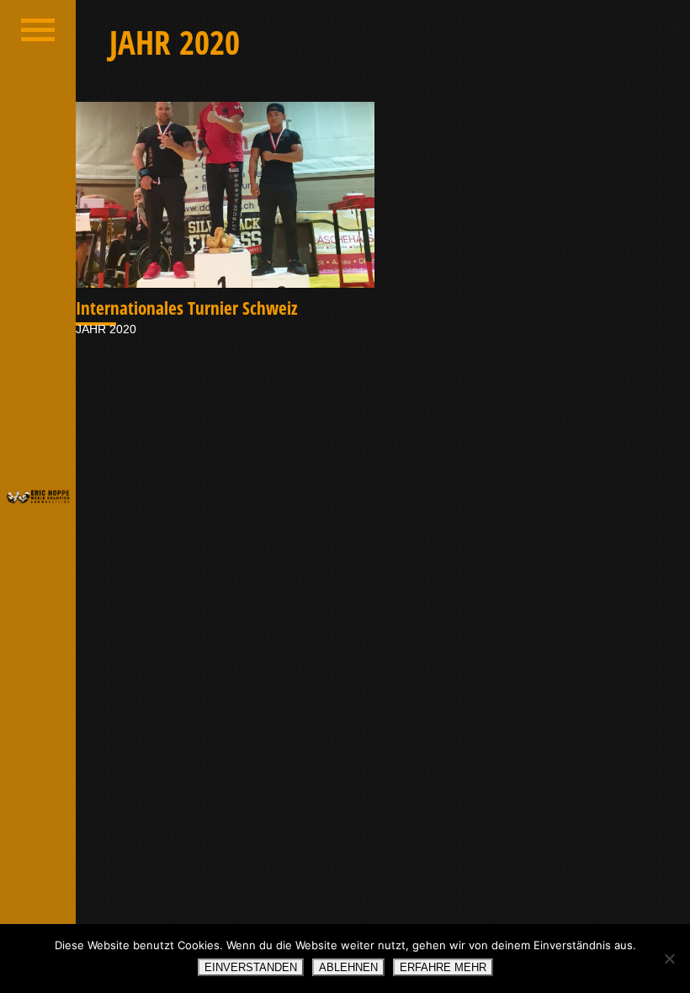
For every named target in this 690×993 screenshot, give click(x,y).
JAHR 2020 (106, 329)
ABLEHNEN (348, 967)
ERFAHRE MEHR (443, 967)
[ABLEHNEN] (669, 958)
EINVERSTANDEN (250, 967)
